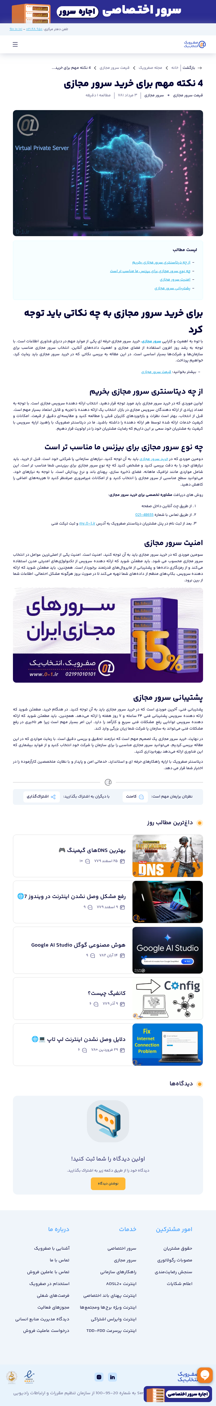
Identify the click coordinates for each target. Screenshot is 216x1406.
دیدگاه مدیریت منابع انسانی (42, 1319)
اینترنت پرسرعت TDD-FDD (111, 1330)
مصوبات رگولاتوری (174, 1260)
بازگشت (189, 68)
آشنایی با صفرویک (51, 1248)
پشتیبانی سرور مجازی (172, 288)
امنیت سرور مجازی (175, 280)
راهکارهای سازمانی (118, 1272)
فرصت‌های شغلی (53, 1295)
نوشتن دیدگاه (108, 1183)
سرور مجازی (154, 95)
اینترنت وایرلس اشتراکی (113, 1319)
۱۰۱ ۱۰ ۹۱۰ (16, 29)
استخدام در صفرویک (49, 1283)
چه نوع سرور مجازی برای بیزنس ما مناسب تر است (150, 271)
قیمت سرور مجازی (115, 68)
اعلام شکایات (179, 1283)
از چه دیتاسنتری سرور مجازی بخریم (161, 262)
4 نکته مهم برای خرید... (71, 68)
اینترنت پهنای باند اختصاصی (109, 1295)
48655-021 (144, 515)
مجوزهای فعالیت (53, 1307)
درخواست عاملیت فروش (46, 1330)
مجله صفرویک (150, 68)
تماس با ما (59, 1260)
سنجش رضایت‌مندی (173, 1272)
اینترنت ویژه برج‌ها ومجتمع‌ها (108, 1307)
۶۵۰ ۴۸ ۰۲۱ (34, 29)
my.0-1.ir (87, 524)
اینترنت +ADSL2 (121, 1283)
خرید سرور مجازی (154, 459)
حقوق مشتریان (177, 1248)
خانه (174, 68)
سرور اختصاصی (121, 1248)
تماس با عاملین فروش (48, 1272)
